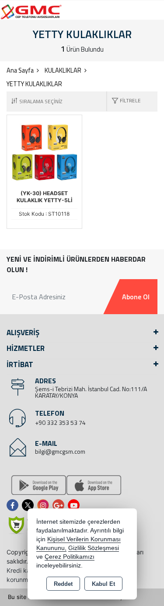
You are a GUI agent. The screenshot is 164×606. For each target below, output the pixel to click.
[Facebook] (14, 505)
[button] (124, 101)
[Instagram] (44, 505)
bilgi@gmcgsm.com (60, 451)
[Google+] (60, 505)
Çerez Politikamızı (69, 556)
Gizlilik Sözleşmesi (93, 548)
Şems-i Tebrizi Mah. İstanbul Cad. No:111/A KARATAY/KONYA (91, 392)
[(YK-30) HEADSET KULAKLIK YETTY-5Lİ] (44, 151)
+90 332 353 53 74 (60, 422)
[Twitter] (29, 505)
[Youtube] (75, 505)
